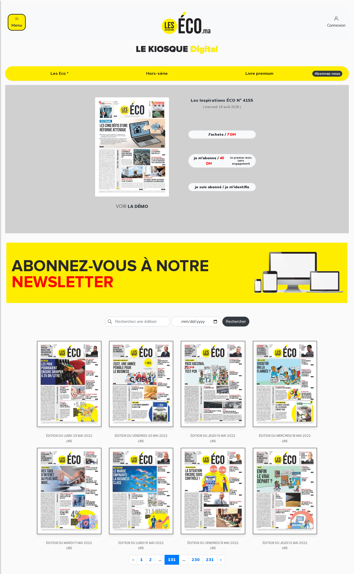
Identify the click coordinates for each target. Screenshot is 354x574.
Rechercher (236, 321)
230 (196, 560)
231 (210, 560)
